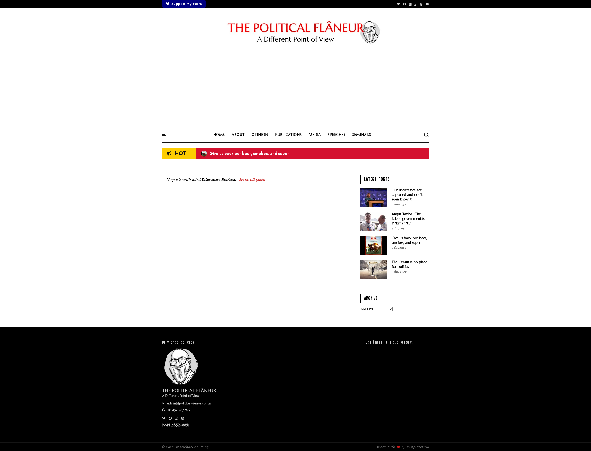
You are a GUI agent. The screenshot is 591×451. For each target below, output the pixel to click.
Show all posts (252, 179)
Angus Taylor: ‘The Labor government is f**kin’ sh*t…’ (408, 218)
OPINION (260, 134)
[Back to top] (579, 440)
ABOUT (238, 134)
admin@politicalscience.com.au (189, 403)
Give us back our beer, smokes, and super (245, 154)
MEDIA (315, 134)
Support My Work (186, 4)
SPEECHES (336, 134)
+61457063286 (178, 410)
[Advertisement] (295, 88)
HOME (219, 134)
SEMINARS (361, 134)
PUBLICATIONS (288, 134)
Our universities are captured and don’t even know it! (407, 194)
